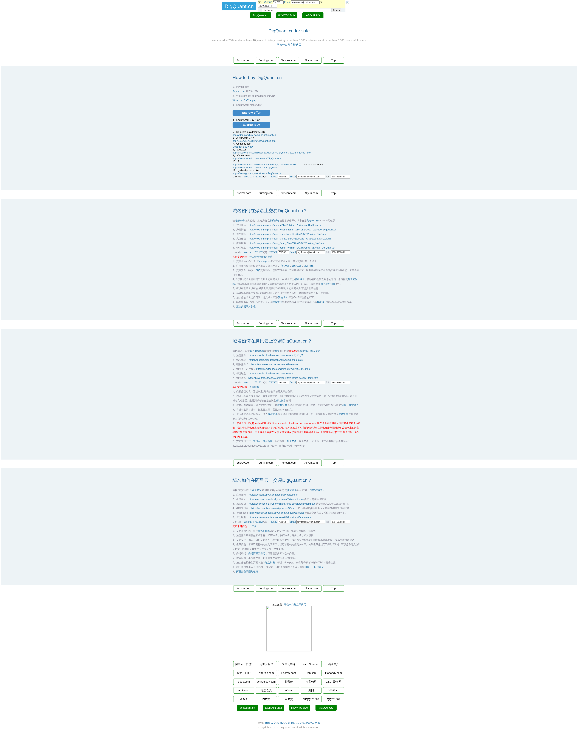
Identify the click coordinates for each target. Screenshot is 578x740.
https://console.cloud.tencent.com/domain (271, 355)
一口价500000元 (316, 490)
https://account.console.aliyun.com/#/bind (273, 508)
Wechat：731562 (253, 176)
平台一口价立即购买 (289, 44)
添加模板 (308, 265)
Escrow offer (251, 112)
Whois (288, 690)
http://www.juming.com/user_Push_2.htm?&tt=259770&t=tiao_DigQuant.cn (288, 243)
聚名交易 (285, 722)
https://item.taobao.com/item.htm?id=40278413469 (283, 369)
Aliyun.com (311, 60)
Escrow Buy (251, 124)
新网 (311, 690)
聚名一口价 (313, 220)
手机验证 (284, 265)
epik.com (243, 690)
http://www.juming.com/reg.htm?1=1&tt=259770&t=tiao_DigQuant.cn (285, 225)
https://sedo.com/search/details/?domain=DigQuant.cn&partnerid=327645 (272, 152)
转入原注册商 (328, 284)
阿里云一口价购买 (314, 567)
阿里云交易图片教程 (247, 571)
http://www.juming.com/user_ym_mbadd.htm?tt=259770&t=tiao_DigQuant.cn (289, 234)
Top (333, 60)
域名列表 (270, 562)
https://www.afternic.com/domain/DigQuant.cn (257, 158)
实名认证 (298, 355)
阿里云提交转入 (350, 405)
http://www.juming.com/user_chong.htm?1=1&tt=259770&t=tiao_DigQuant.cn (290, 238)
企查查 (244, 699)
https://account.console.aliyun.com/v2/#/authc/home (276, 499)
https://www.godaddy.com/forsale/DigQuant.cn (257, 173)
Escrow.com (243, 60)
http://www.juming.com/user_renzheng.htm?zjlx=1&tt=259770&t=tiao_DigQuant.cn (292, 229)
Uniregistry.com (266, 681)
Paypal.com (239, 91)
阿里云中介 (288, 664)
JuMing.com (264, 261)
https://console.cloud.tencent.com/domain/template (276, 360)
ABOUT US (313, 15)
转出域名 (300, 279)
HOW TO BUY (286, 15)
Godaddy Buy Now (243, 146)
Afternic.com (266, 672)
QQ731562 (333, 699)
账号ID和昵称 (257, 351)
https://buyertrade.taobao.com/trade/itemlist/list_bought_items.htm (283, 378)
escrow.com (312, 722)
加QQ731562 (311, 699)
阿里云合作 (266, 664)
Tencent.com (288, 60)
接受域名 (275, 220)
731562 (268, 2)
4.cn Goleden (311, 664)
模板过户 (322, 302)
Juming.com (266, 60)
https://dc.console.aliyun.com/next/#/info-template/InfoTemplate (282, 503)
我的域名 (283, 297)
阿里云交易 (272, 722)
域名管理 (282, 405)
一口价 (253, 256)
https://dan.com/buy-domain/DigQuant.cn (254, 135)
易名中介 (333, 664)
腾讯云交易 (298, 722)
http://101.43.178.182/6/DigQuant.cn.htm (254, 141)
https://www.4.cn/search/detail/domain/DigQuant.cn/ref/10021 (265, 164)
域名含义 (266, 690)
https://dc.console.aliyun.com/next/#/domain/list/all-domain (280, 517)
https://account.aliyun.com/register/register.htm (273, 494)
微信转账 (267, 441)
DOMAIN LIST (273, 707)
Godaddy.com (333, 672)
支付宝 (256, 441)
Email (287, 2)
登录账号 (256, 490)
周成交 (266, 699)
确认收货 (315, 351)
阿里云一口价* (243, 664)
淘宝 (276, 351)
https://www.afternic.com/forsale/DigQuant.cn (256, 167)
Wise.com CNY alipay (244, 100)
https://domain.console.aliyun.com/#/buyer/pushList (276, 513)
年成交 (289, 699)
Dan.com (311, 672)
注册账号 (240, 220)
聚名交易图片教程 (246, 306)
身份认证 (296, 265)
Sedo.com (244, 681)
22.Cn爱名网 (333, 681)
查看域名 (305, 351)
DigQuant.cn (260, 15)
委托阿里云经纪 (256, 553)
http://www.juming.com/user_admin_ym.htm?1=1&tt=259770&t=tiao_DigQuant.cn (292, 247)
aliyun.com (264, 531)
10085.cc (333, 690)
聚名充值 (292, 441)
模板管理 (277, 302)
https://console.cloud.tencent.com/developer (274, 364)
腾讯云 (289, 681)
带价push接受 (264, 256)
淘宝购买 (311, 681)
